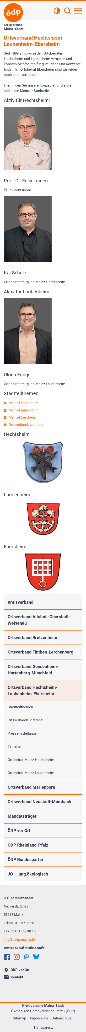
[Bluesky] (36, 957)
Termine (14, 746)
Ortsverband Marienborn (31, 787)
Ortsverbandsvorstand (26, 425)
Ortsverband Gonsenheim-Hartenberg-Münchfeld (33, 669)
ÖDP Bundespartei (25, 859)
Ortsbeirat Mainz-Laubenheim (31, 773)
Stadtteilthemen (20, 707)
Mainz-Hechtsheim (23, 403)
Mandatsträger (22, 816)
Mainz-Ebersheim (22, 417)
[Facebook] (7, 957)
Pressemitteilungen (23, 733)
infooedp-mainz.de (19, 939)
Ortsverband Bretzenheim (32, 637)
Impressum (39, 1018)
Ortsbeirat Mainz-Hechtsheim (31, 760)
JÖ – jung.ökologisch (28, 873)
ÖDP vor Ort (19, 830)
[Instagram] (17, 957)
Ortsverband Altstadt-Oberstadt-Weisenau (39, 620)
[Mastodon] (26, 957)
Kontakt (17, 977)
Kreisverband (20, 602)
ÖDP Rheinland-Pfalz (28, 845)
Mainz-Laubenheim (23, 410)
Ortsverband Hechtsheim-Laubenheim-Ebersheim (33, 690)
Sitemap (19, 1018)
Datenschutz (61, 1018)
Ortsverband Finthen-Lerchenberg (40, 652)
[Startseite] (13, 12)
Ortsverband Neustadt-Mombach (39, 801)
